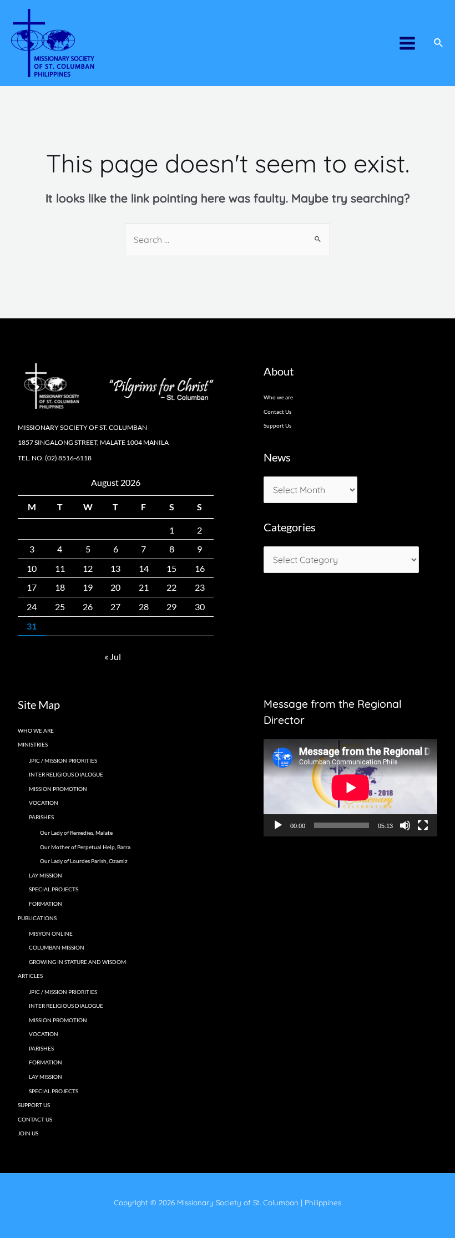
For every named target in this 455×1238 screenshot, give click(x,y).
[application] (350, 787)
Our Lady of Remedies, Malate (76, 832)
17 (32, 587)
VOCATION (43, 802)
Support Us (277, 425)
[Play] (278, 825)
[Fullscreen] (422, 825)
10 (32, 568)
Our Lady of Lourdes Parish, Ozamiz (84, 861)
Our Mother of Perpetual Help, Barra (85, 847)
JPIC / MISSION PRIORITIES (63, 760)
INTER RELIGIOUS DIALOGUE (66, 774)
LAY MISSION (45, 875)
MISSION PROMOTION (58, 788)
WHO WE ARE (36, 730)
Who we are (278, 397)
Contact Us (277, 411)
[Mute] (405, 825)
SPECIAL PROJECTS (53, 889)
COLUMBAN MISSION (56, 947)
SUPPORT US (34, 1105)
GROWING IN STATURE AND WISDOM (77, 961)
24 (32, 606)
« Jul (112, 656)
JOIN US (28, 1133)
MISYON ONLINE (51, 933)
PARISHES (41, 1048)
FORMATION (45, 903)
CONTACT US (35, 1119)
